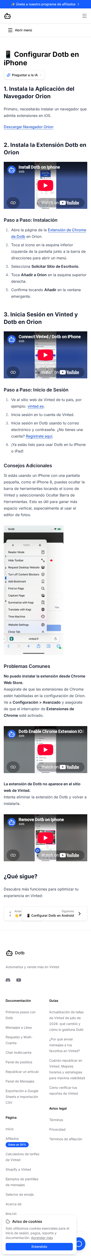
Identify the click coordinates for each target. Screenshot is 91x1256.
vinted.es (36, 406)
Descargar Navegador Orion (28, 126)
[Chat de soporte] (78, 1243)
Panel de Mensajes (20, 1081)
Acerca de (13, 1204)
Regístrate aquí (39, 436)
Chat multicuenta (19, 1052)
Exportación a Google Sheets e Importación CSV (22, 1096)
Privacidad (57, 1129)
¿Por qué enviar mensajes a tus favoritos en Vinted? (64, 1045)
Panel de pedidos (19, 1062)
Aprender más (42, 1238)
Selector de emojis (20, 1194)
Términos (56, 1120)
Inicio (10, 1129)
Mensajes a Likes (19, 1027)
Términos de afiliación (65, 1139)
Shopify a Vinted (18, 1169)
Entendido (39, 1247)
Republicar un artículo (22, 1072)
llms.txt (11, 1214)
